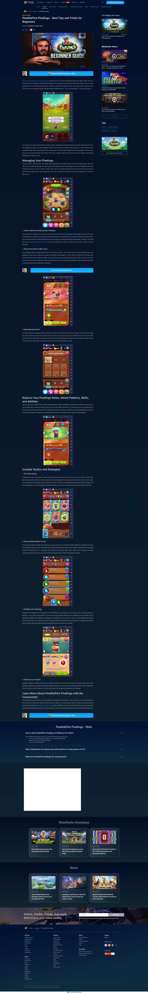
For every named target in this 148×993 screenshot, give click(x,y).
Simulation (27, 973)
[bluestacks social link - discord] (106, 945)
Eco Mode (55, 948)
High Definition (56, 963)
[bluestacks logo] (29, 2)
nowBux (27, 948)
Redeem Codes (94, 6)
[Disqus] (52, 789)
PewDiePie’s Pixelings (44, 11)
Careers (81, 943)
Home (38, 6)
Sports (26, 975)
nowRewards (28, 952)
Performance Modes (58, 956)
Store (65, 2)
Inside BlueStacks (63, 6)
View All (114, 116)
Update (106, 937)
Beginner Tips (106, 130)
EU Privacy (46, 987)
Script (54, 959)
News (86, 6)
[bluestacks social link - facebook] (112, 945)
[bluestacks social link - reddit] (109, 945)
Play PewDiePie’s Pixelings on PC (61, 270)
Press (80, 944)
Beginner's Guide (113, 127)
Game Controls (56, 937)
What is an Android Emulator (85, 953)
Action (26, 962)
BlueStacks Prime (29, 937)
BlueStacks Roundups (76, 6)
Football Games (28, 979)
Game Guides (105, 34)
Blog (56, 2)
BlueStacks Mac (28, 939)
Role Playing (27, 971)
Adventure (27, 964)
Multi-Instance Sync (57, 944)
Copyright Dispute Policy (38, 987)
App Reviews (52, 6)
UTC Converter (56, 967)
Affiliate (74, 2)
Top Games (27, 958)
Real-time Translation (58, 950)
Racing (26, 969)
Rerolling (55, 954)
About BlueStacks (83, 937)
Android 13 (27, 950)
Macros (104, 127)
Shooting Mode (56, 939)
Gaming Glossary (83, 955)
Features (40, 2)
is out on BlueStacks (35, 81)
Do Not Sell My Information (54, 987)
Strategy (114, 130)
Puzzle (26, 968)
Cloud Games (28, 960)
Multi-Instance (56, 943)
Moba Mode (56, 941)
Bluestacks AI (28, 943)
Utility (54, 965)
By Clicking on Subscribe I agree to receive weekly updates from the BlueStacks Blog (99, 918)
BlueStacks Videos (106, 6)
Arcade (26, 966)
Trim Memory (56, 957)
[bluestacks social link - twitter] (116, 945)
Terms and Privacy (28, 987)
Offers (26, 946)
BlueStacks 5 (28, 941)
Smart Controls (56, 952)
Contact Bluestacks (83, 941)
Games (48, 2)
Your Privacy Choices (75, 992)
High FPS (55, 961)
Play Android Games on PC (85, 951)
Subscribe (116, 915)
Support (82, 2)
